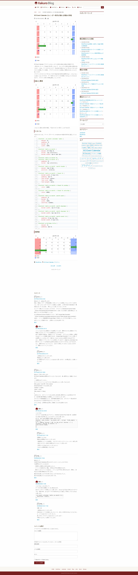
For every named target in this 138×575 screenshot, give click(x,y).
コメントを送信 (39, 562)
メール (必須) (37, 549)
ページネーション (92, 168)
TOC (92, 147)
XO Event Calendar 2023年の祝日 (89, 89)
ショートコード (85, 158)
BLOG (40, 12)
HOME (37, 7)
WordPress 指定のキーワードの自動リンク (92, 49)
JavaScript (54, 7)
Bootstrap (84, 143)
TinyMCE (84, 147)
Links (74, 7)
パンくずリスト (95, 163)
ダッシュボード (83, 161)
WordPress (44, 7)
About (80, 7)
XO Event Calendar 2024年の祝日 (89, 80)
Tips (88, 147)
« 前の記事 (52, 265)
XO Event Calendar (48, 262)
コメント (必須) (37, 530)
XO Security (86, 153)
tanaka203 (82, 116)
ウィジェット (86, 156)
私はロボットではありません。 (43, 559)
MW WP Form (97, 145)
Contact (62, 7)
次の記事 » (59, 265)
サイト (35, 554)
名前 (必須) (36, 544)
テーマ (89, 161)
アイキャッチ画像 (96, 153)
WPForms (100, 147)
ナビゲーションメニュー (97, 161)
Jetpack (88, 145)
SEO (101, 145)
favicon (94, 143)
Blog (68, 7)
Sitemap (84, 569)
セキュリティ (97, 158)
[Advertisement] (56, 281)
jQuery (92, 145)
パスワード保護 (88, 163)
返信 (35, 322)
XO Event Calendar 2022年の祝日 (89, 93)
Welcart (96, 147)
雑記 (81, 136)
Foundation (98, 143)
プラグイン (57, 262)
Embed (89, 143)
